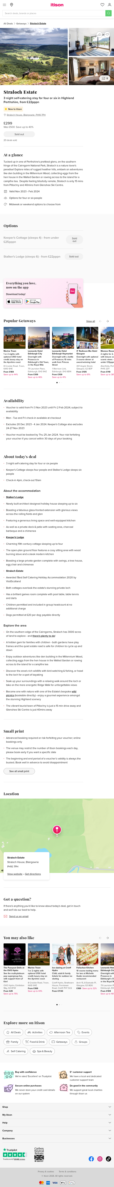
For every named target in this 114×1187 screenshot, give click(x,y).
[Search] (108, 13)
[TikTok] (108, 1161)
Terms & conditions (67, 1171)
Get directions (33, 874)
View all (90, 321)
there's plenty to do (44, 636)
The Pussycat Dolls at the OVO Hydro (14, 969)
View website (14, 874)
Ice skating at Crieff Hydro (61, 969)
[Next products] (107, 321)
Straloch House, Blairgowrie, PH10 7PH (26, 114)
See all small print (19, 771)
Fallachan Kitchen (85, 967)
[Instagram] (100, 1161)
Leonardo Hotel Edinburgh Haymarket (62, 352)
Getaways (21, 23)
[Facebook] (91, 1161)
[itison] (57, 4)
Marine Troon (10, 350)
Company (7, 1130)
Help (4, 1122)
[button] (57, 382)
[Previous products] (100, 321)
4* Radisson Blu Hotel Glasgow (86, 352)
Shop (5, 1107)
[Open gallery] (57, 56)
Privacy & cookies (46, 1171)
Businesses (8, 1138)
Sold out (19, 134)
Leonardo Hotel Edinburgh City (35, 352)
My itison (7, 1115)
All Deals (8, 23)
